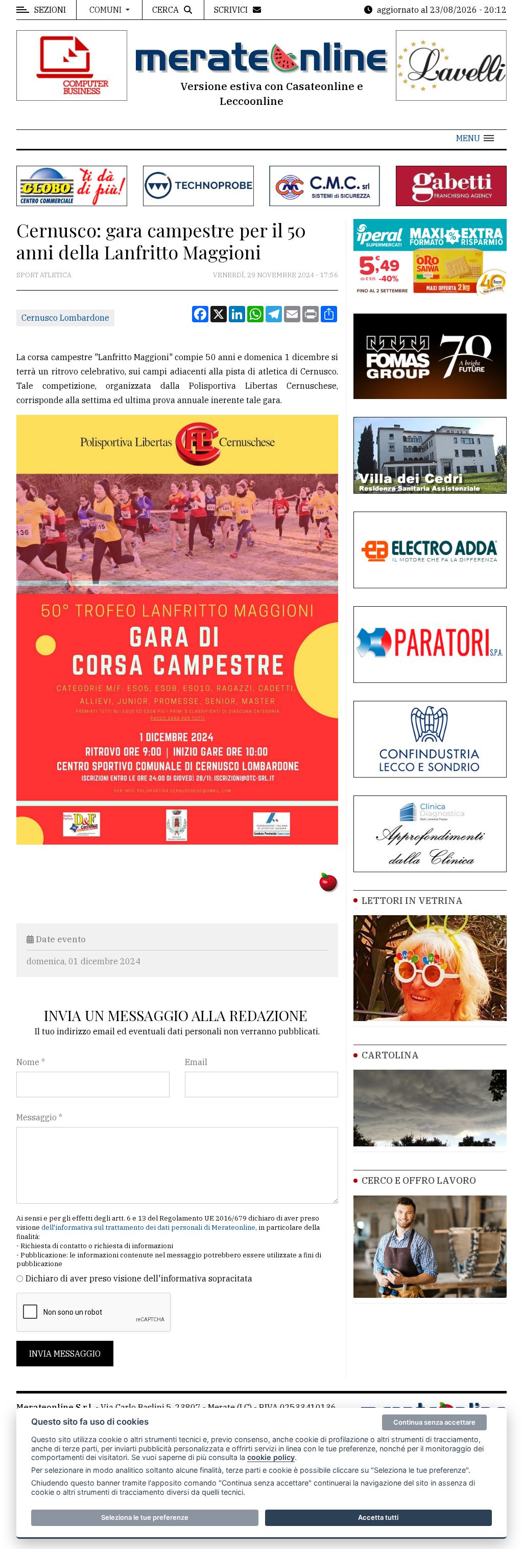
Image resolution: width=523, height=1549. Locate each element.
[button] (475, 138)
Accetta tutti (378, 1517)
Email (196, 1062)
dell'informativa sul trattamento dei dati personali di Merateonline (148, 1227)
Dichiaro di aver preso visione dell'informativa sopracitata (139, 1278)
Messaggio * (39, 1117)
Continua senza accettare (434, 1422)
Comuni (106, 10)
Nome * (30, 1062)
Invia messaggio (65, 1353)
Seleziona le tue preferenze (144, 1517)
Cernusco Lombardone (65, 318)
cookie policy (271, 1457)
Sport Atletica (44, 275)
